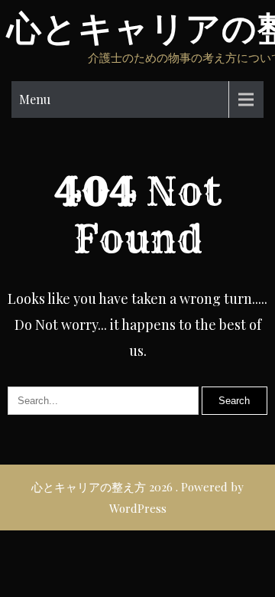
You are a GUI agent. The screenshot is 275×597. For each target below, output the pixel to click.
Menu (34, 99)
